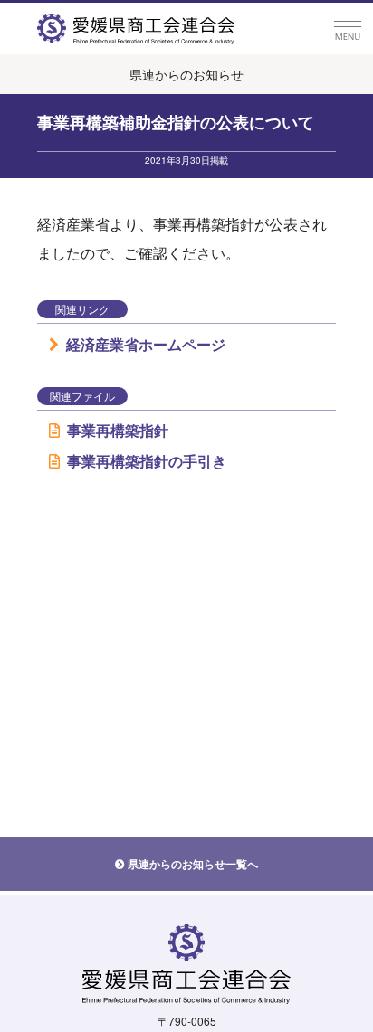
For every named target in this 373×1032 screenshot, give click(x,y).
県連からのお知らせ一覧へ (193, 864)
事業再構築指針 (117, 430)
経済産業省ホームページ (145, 344)
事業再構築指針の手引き (146, 460)
